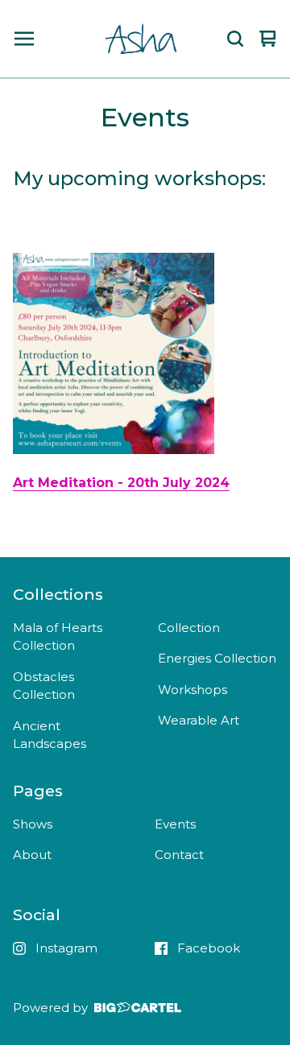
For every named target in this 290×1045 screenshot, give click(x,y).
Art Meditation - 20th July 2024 (121, 482)
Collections (58, 594)
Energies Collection (217, 658)
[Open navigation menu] (24, 38)
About (32, 854)
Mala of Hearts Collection (57, 637)
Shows (32, 824)
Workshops (192, 689)
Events (175, 824)
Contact (179, 854)
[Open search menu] (235, 38)
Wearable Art (198, 720)
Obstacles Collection (44, 686)
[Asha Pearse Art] (142, 39)
